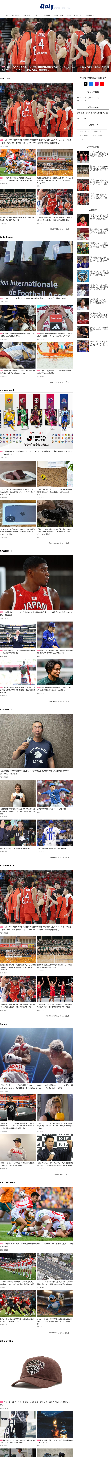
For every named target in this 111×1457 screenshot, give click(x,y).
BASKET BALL (8, 865)
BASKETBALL (97, 135)
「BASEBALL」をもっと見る (58, 857)
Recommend (7, 390)
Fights (3, 1024)
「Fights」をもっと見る (60, 1174)
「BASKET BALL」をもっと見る (57, 1016)
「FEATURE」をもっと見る (59, 229)
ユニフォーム (84, 131)
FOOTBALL (6, 551)
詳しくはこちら (82, 100)
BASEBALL (6, 709)
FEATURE (5, 78)
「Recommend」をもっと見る (58, 543)
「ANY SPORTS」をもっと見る (57, 1333)
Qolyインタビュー (100, 131)
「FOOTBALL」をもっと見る (58, 701)
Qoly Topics (6, 237)
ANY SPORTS (7, 1182)
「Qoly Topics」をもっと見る (58, 382)
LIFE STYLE (6, 1341)
